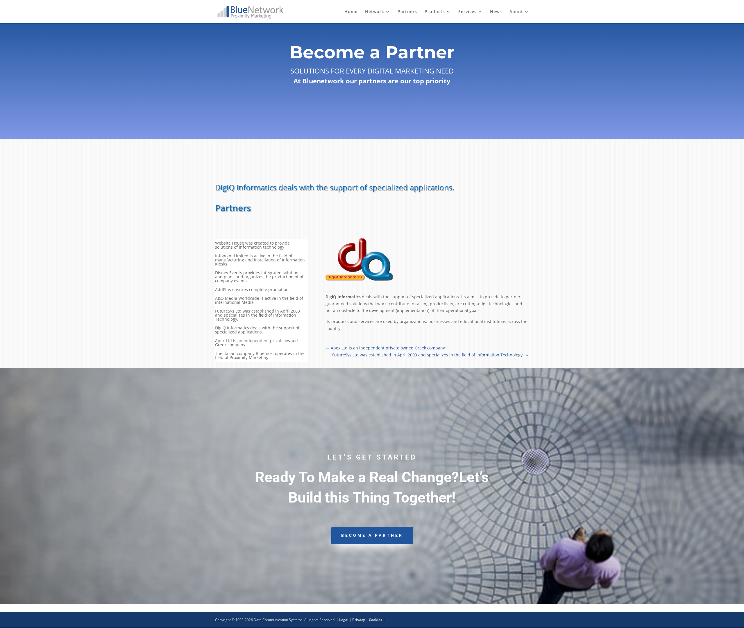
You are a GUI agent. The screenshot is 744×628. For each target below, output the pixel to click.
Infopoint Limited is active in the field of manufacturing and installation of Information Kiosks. (260, 260)
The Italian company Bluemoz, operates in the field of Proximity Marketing (260, 355)
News (496, 12)
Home (350, 12)
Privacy (358, 619)
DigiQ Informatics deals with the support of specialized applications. (257, 330)
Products (435, 12)
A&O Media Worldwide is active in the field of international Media (259, 300)
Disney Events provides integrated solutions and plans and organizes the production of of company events (259, 277)
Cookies (375, 619)
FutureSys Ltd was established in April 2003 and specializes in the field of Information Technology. (257, 315)
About (516, 12)
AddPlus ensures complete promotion (252, 290)
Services (467, 12)
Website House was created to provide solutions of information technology (252, 245)
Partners (407, 12)
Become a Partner (372, 535)
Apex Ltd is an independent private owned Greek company (256, 343)
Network (374, 12)
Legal (343, 619)
